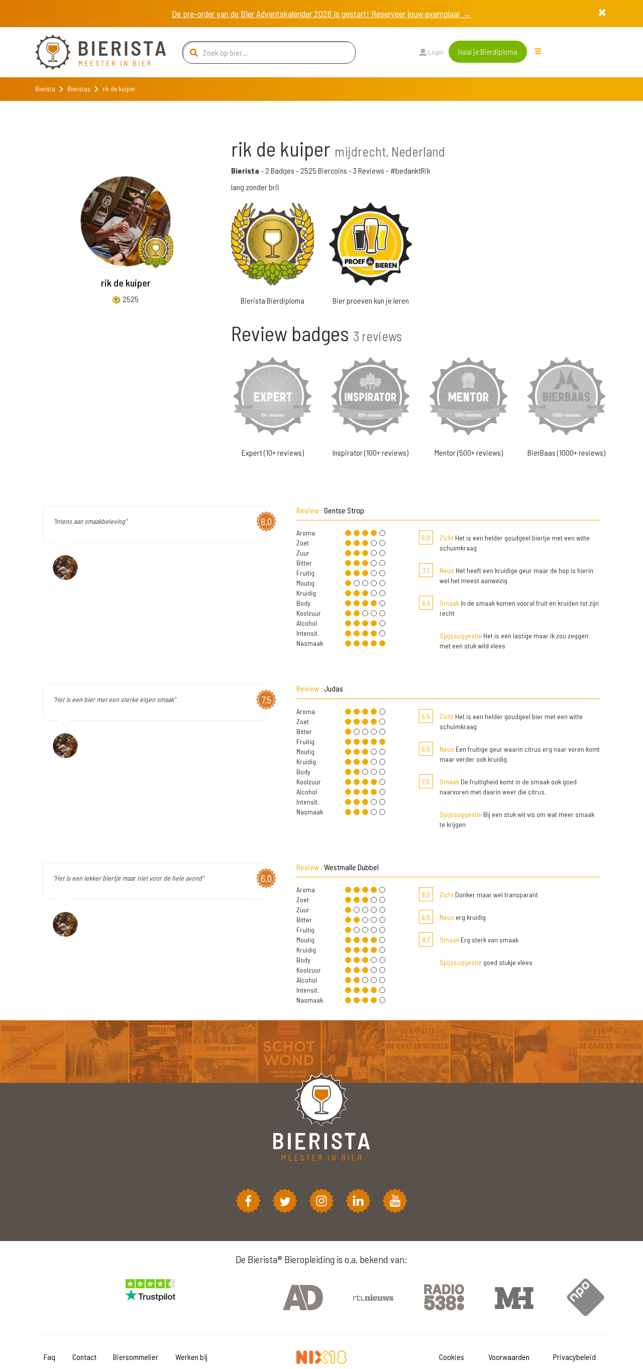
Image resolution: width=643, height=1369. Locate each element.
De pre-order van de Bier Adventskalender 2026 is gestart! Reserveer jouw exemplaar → (321, 13)
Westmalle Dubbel (351, 867)
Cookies (451, 1356)
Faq (49, 1356)
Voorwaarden (508, 1356)
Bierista (45, 89)
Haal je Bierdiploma (487, 51)
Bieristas (78, 89)
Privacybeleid (574, 1356)
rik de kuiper (126, 283)
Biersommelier (135, 1356)
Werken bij (191, 1356)
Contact (84, 1356)
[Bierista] (93, 52)
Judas (333, 688)
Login (435, 52)
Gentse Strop (344, 510)
